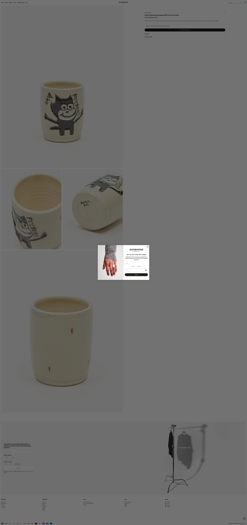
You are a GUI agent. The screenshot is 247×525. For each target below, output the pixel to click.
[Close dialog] (147, 247)
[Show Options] (145, 270)
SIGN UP (136, 274)
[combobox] (135, 270)
